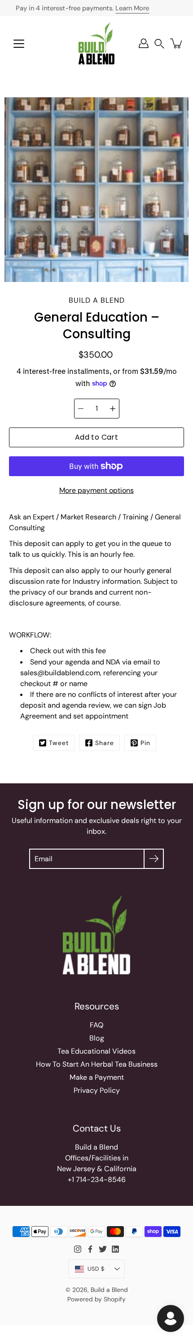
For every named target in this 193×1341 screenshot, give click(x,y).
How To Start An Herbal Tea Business (97, 1064)
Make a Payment (97, 1077)
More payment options (96, 490)
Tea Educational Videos (96, 1051)
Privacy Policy (97, 1090)
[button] (159, 43)
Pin (145, 743)
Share (104, 743)
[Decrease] (81, 408)
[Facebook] (90, 1249)
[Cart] (177, 43)
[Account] (143, 43)
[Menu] (19, 43)
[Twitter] (103, 1249)
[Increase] (112, 408)
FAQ (96, 1025)
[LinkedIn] (115, 1249)
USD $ (96, 1268)
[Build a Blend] (96, 43)
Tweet (59, 743)
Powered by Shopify (96, 1299)
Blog (96, 1038)
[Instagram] (78, 1249)
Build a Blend (109, 1290)
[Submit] (154, 859)
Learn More (132, 8)
